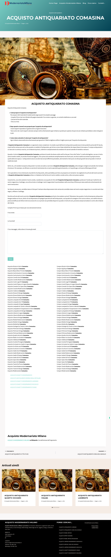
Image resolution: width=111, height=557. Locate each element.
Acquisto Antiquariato (55, 12)
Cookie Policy (95, 527)
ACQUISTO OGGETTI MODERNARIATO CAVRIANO (24, 381)
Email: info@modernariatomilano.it (13, 542)
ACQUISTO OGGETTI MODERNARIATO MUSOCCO (24, 384)
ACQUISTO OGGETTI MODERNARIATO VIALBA (69, 550)
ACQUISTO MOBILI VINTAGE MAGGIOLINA (68, 538)
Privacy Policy (95, 526)
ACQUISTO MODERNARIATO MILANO (18, 440)
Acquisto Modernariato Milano (70, 3)
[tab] (52, 507)
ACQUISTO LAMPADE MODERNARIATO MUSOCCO (70, 547)
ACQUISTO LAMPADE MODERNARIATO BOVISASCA (70, 541)
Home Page (53, 3)
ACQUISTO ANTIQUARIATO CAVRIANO (67, 527)
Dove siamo (92, 3)
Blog (84, 3)
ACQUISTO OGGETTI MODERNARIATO (21, 375)
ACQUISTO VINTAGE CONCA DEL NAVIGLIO (68, 544)
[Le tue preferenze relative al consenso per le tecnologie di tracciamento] (109, 417)
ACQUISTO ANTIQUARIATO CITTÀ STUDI (16, 453)
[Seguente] (106, 487)
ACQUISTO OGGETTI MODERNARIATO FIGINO (23, 387)
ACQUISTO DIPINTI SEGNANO (65, 535)
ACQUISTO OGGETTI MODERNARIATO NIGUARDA (70, 553)
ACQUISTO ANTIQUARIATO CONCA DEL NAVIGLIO (92, 453)
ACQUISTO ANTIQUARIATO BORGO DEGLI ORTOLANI (25, 378)
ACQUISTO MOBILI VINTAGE (65, 533)
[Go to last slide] (4, 487)
